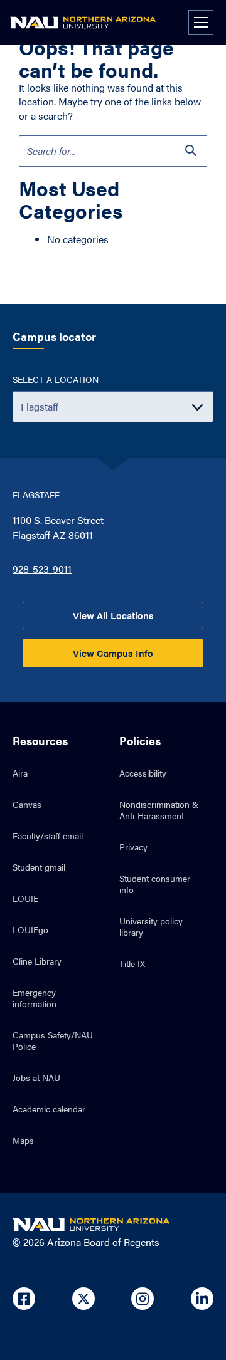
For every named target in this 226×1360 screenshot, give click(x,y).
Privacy (133, 846)
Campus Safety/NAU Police (53, 1040)
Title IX (132, 963)
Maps (23, 1140)
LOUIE (25, 898)
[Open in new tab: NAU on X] (83, 1298)
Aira (20, 772)
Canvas (27, 804)
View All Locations (113, 615)
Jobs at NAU (36, 1077)
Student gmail (39, 866)
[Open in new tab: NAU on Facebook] (24, 1298)
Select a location (56, 379)
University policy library (151, 926)
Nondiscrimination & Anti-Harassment (158, 810)
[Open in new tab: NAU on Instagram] (142, 1298)
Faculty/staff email (48, 835)
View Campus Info (113, 652)
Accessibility (142, 772)
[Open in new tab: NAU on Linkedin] (202, 1298)
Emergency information (34, 998)
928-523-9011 (42, 569)
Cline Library (37, 961)
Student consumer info (154, 884)
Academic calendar (49, 1108)
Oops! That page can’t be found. (96, 58)
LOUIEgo (30, 929)
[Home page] (83, 22)
